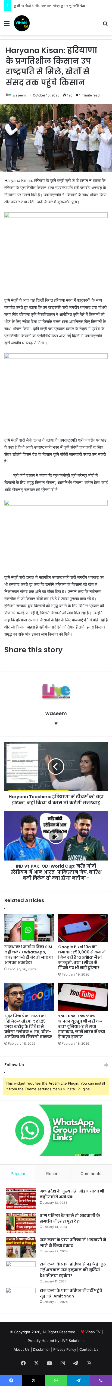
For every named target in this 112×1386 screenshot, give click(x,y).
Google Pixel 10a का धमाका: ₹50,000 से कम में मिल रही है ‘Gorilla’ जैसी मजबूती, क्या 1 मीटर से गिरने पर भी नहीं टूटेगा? (81, 957)
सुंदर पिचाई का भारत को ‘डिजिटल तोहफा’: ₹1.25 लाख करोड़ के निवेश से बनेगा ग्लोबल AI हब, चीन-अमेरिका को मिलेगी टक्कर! (28, 1026)
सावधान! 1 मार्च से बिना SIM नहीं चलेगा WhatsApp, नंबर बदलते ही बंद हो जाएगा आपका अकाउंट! (28, 954)
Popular (18, 1173)
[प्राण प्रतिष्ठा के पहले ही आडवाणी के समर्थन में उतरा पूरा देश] (21, 1223)
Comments (90, 1173)
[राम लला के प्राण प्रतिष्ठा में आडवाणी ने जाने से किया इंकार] (21, 1247)
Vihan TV (93, 1332)
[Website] (56, 723)
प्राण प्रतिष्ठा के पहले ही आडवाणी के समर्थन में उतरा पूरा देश (70, 1218)
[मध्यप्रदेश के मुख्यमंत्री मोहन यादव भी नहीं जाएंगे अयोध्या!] (21, 1198)
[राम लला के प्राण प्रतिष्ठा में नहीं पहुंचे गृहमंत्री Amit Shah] (21, 1298)
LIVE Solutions (72, 1340)
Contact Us (88, 1349)
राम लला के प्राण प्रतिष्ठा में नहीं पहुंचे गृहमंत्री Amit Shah (71, 1293)
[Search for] (105, 25)
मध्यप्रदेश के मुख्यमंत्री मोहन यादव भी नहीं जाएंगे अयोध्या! (72, 1194)
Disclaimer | (42, 1349)
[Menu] (7, 25)
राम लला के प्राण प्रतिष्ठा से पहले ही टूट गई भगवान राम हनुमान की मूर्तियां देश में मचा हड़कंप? (73, 1269)
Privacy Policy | (65, 1349)
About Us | (23, 1349)
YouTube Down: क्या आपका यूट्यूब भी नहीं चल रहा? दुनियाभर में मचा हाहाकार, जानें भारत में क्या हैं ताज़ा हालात (81, 1026)
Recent (53, 1173)
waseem (19, 95)
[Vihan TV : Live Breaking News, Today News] (22, 23)
